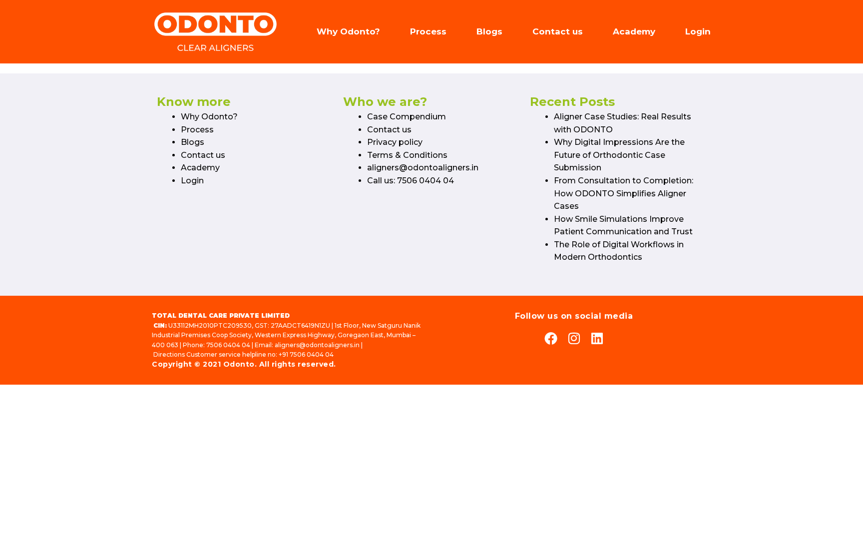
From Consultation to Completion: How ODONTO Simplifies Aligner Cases (623, 193)
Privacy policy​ (395, 142)
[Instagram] (573, 338)
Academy (634, 31)
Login (698, 31)
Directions (169, 354)
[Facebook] (550, 338)
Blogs (489, 31)
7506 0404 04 (228, 345)
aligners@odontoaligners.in (422, 167)
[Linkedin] (596, 338)
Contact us (557, 31)
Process (428, 31)
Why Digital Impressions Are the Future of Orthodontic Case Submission (619, 154)
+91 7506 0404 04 (306, 354)
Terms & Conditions (407, 155)
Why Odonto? (348, 31)
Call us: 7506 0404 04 (410, 180)
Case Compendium (406, 116)
